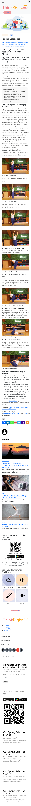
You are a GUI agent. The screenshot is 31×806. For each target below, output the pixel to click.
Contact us (7, 627)
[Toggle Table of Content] (24, 89)
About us (6, 625)
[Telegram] (19, 422)
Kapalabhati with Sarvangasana (13, 97)
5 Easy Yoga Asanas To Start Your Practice (15, 525)
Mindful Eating (19, 46)
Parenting (14, 42)
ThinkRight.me (13, 401)
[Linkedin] (8, 422)
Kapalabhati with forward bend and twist (16, 96)
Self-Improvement (7, 42)
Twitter (18, 413)
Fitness (24, 44)
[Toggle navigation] (3, 2)
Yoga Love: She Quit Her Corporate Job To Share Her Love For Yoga (15, 465)
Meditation (5, 46)
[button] (7, 12)
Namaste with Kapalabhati (12, 93)
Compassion (11, 46)
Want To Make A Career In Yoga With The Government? (14, 496)
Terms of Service (8, 630)
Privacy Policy (7, 629)
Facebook (6, 413)
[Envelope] (17, 650)
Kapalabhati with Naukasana (13, 99)
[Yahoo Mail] (23, 422)
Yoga (11, 35)
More (24, 46)
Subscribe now (15, 610)
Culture (10, 44)
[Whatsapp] (12, 422)
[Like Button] (3, 419)
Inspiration (21, 42)
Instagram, (12, 413)
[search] (1, 12)
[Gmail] (16, 422)
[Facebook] (4, 422)
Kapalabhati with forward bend (13, 94)
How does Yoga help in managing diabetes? (15, 91)
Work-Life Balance (17, 44)
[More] (27, 422)
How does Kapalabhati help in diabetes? (14, 101)
